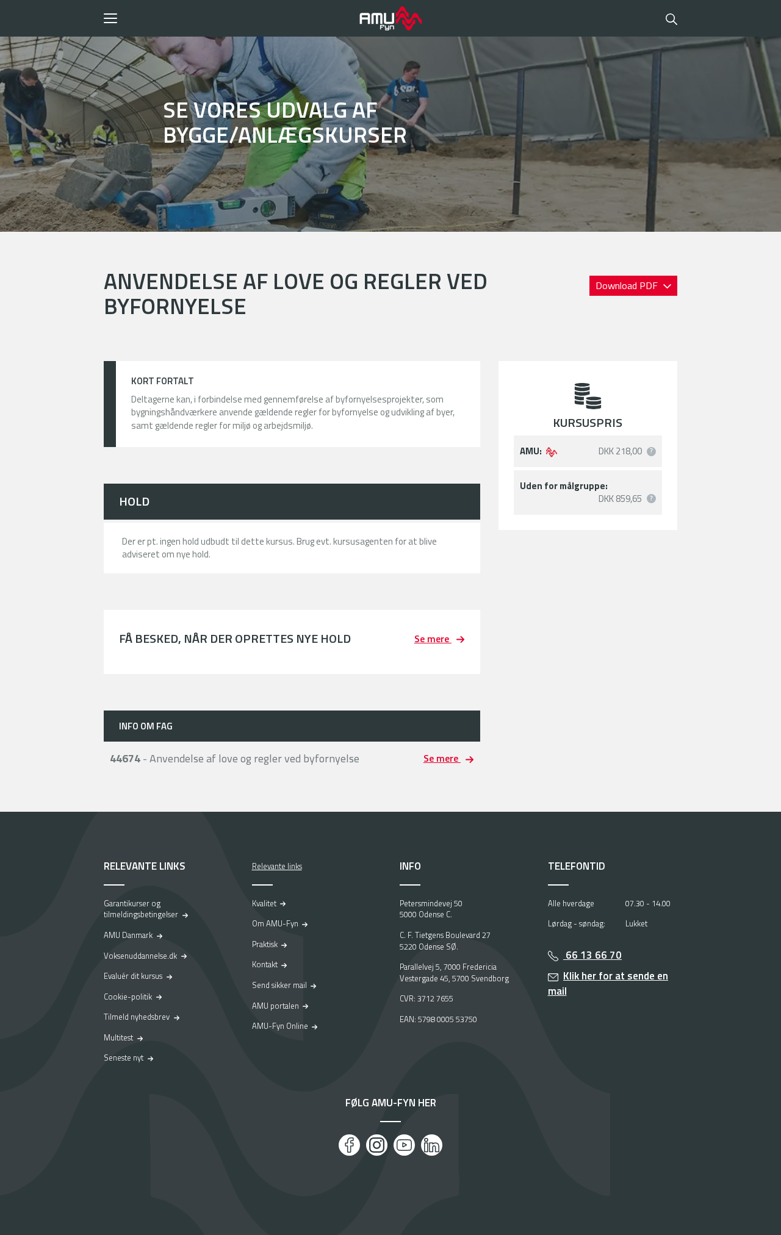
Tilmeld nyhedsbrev (137, 1017)
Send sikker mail (279, 985)
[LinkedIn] (431, 1145)
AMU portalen (275, 1006)
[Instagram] (376, 1145)
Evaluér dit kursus (133, 976)
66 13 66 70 (592, 955)
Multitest (118, 1037)
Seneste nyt (123, 1057)
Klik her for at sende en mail (608, 983)
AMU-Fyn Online (280, 1026)
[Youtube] (404, 1145)
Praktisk (265, 944)
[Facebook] (349, 1145)
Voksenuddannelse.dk (140, 956)
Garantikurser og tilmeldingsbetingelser (141, 909)
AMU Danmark (128, 935)
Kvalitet (264, 903)
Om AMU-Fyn (275, 923)
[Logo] (390, 18)
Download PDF (628, 285)
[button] (227, 18)
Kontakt (265, 964)
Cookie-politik (128, 996)
